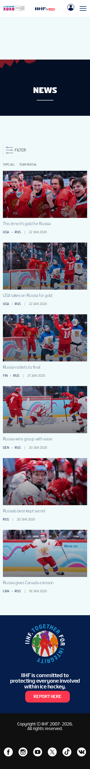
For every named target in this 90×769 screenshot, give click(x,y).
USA (6, 232)
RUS (18, 232)
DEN (6, 447)
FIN (5, 375)
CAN (6, 591)
